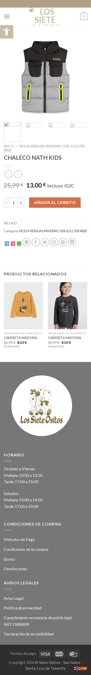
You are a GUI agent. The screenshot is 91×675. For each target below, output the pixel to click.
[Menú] (7, 16)
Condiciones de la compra (26, 549)
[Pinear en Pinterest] (63, 242)
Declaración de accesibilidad (29, 633)
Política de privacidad (22, 607)
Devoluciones (15, 568)
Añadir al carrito (55, 202)
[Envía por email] (54, 242)
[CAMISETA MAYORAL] (23, 305)
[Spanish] (84, 667)
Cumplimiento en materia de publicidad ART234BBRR (38, 621)
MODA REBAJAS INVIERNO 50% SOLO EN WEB (53, 231)
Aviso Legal (14, 598)
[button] (6, 31)
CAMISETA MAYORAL (21, 338)
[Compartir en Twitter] (45, 242)
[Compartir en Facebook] (36, 242)
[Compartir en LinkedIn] (72, 242)
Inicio (9, 146)
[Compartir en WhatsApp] (26, 242)
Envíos (9, 559)
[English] (77, 667)
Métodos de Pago (19, 539)
